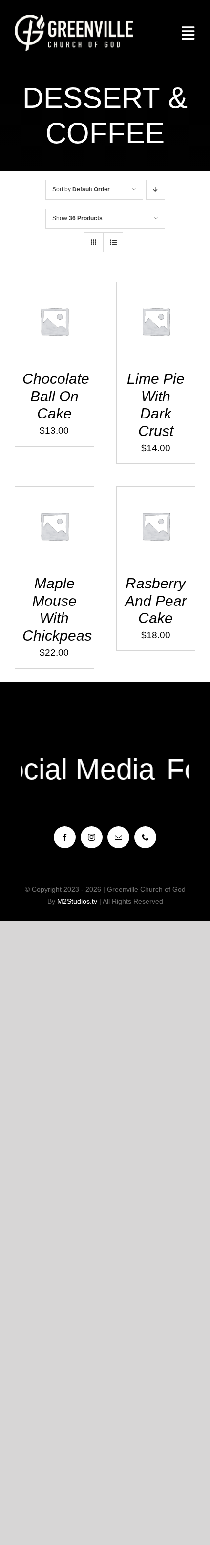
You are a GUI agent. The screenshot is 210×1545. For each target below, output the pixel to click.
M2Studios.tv (77, 901)
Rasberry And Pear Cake (156, 600)
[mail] (118, 837)
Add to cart (47, 318)
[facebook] (65, 837)
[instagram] (92, 837)
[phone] (145, 837)
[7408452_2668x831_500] (74, 19)
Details (54, 329)
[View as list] (113, 242)
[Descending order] (155, 190)
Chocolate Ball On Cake (55, 396)
